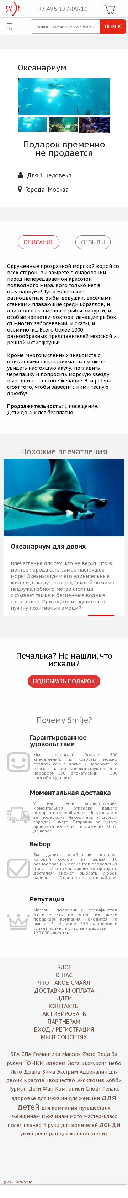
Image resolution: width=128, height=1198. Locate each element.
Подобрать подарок (64, 681)
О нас (64, 974)
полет (14, 1125)
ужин (26, 1133)
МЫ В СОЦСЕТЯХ (64, 1037)
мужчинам (55, 1116)
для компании (59, 1108)
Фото (89, 1054)
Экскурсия (94, 1063)
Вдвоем (55, 1063)
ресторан (46, 1133)
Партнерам (64, 1021)
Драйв (32, 1072)
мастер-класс (100, 1116)
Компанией (69, 1089)
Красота (34, 1080)
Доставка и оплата (64, 990)
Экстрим (67, 1072)
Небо (114, 1063)
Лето (16, 1072)
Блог (64, 967)
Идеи (64, 998)
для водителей (79, 1125)
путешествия (94, 1108)
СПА (26, 1054)
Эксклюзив (90, 1080)
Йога (73, 1063)
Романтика (46, 1054)
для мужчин (52, 1098)
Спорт (93, 1089)
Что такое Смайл (64, 982)
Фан (48, 1089)
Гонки (34, 1062)
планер (32, 1125)
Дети (34, 1089)
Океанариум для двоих (48, 546)
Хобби (114, 1080)
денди (110, 1125)
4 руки (51, 1125)
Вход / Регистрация (64, 1029)
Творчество (60, 1080)
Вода (103, 1054)
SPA (15, 1054)
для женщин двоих (84, 1133)
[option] (64, 537)
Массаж (71, 1054)
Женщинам (25, 1116)
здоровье (24, 1098)
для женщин (84, 1098)
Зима (48, 1072)
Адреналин (93, 1072)
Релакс (110, 1089)
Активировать (64, 1013)
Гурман (18, 1089)
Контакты (64, 1006)
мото (76, 1116)
